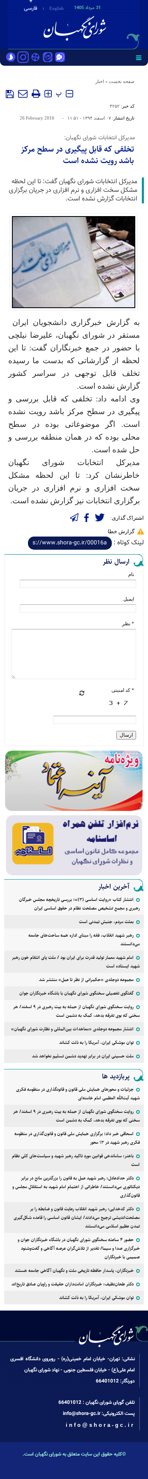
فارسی (30, 9)
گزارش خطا (121, 531)
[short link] (70, 543)
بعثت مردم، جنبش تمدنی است (106, 921)
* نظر (128, 624)
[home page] (101, 24)
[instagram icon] (23, 58)
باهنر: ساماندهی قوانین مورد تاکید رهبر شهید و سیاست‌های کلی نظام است (76, 1160)
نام (131, 574)
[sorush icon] (11, 58)
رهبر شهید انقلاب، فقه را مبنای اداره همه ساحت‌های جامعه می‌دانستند (84, 939)
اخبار (99, 81)
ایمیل (128, 599)
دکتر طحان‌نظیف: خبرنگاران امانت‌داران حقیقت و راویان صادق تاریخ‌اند (73, 1284)
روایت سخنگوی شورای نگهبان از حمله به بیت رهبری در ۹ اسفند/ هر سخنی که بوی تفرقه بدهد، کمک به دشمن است (76, 1011)
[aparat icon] (35, 58)
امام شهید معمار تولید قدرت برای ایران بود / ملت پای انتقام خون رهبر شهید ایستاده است (76, 962)
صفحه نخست (121, 81)
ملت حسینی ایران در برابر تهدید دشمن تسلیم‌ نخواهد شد (83, 1056)
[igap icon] (60, 58)
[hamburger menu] (139, 57)
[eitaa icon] (48, 58)
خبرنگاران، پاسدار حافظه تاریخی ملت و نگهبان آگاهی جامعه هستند (74, 1270)
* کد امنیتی (122, 690)
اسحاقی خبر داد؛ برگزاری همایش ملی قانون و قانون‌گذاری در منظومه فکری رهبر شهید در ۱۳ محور (77, 1138)
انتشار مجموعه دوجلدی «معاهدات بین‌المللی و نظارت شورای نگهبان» (72, 1028)
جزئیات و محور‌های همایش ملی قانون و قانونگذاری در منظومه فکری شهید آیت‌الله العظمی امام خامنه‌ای (78, 1093)
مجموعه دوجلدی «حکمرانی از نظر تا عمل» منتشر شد (86, 979)
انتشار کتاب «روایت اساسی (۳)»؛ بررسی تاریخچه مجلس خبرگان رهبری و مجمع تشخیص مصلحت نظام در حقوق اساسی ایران (79, 904)
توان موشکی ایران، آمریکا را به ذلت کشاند (96, 1042)
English (56, 8)
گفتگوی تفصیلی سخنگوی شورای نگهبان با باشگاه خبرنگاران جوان (76, 993)
